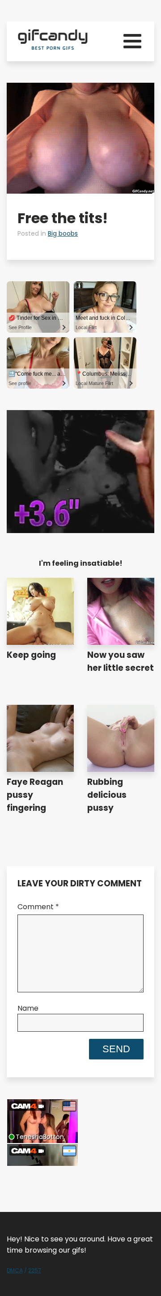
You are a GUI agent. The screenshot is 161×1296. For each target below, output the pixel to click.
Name (27, 1008)
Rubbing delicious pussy (107, 795)
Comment (38, 907)
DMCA (15, 1270)
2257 (34, 1270)
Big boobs (63, 233)
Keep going (31, 655)
